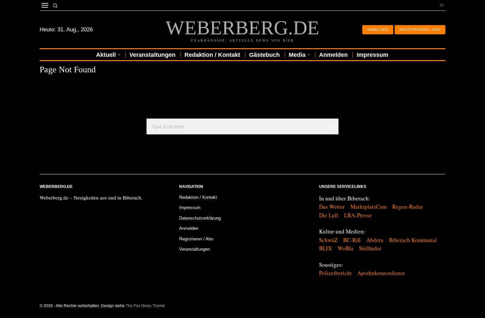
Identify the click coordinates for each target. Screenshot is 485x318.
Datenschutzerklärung (200, 218)
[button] (331, 126)
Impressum (190, 207)
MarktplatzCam (368, 206)
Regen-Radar (407, 206)
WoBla (345, 248)
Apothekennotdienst (381, 273)
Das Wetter (332, 206)
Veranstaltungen (194, 249)
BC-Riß (352, 240)
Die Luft (329, 215)
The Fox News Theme (145, 305)
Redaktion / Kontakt (198, 197)
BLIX (325, 248)
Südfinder (370, 248)
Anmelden (188, 228)
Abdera (374, 240)
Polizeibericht (335, 273)
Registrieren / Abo (196, 238)
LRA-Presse (358, 215)
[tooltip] (441, 5)
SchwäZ (328, 240)
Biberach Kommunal (413, 240)
